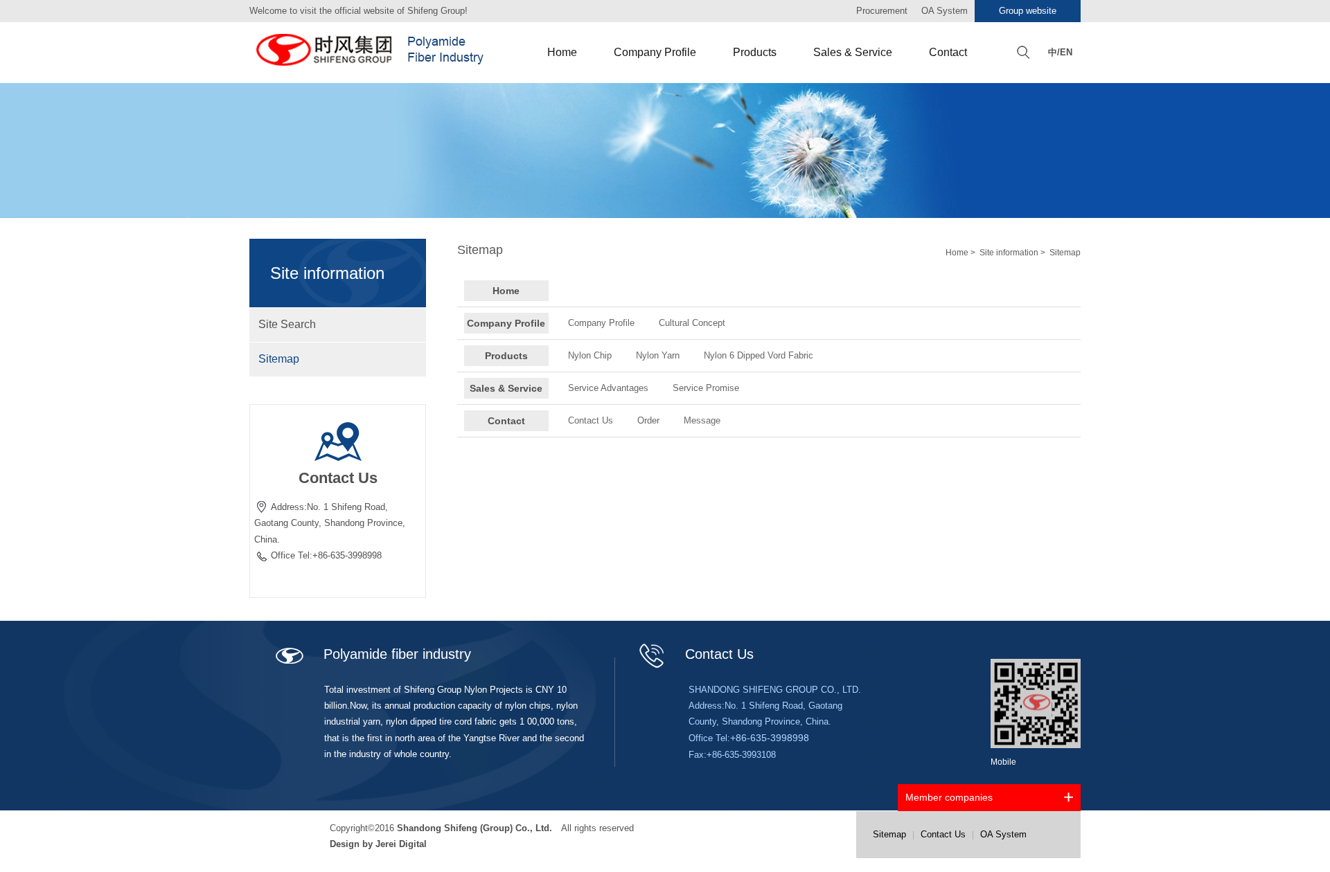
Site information (1008, 252)
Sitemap (278, 359)
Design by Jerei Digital (378, 844)
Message (702, 420)
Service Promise (706, 388)
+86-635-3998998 (347, 555)
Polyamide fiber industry (397, 654)
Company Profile (655, 52)
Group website (1027, 11)
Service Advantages (608, 388)
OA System (1003, 834)
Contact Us (338, 478)
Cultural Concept (692, 323)
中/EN (1060, 52)
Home (562, 52)
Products (755, 52)
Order (648, 420)
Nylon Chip (590, 355)
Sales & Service (852, 52)
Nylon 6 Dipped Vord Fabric (758, 355)
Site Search (287, 324)
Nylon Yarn (658, 355)
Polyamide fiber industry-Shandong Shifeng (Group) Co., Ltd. (384, 52)
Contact (948, 52)
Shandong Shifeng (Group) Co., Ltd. (474, 828)
